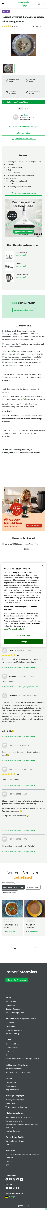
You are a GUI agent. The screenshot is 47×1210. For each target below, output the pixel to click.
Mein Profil (20, 1019)
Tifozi (11, 650)
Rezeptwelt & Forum (13, 1044)
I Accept (23, 642)
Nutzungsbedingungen (14, 1100)
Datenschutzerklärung (14, 1141)
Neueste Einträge (12, 1034)
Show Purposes (23, 635)
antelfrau (11, 931)
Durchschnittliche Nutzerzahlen (18, 1117)
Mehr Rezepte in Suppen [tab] (13, 887)
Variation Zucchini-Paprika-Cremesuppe (32, 926)
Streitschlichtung (12, 1131)
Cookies (8, 1145)
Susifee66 (13, 696)
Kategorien (10, 1005)
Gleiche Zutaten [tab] (9, 892)
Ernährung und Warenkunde (16, 1065)
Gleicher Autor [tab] (33, 887)
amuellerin (34, 931)
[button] (2, 4)
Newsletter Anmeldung (16, 980)
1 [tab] (15, 948)
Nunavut (12, 676)
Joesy (11, 769)
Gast (26, 115)
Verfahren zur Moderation (16, 1107)
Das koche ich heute (13, 1069)
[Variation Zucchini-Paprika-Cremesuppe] (34, 909)
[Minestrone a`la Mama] (12, 909)
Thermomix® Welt (12, 1047)
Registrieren (10, 1026)
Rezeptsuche (10, 1002)
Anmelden (9, 1023)
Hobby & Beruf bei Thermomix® (18, 1072)
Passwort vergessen (13, 1030)
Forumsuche (10, 1086)
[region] (23, 605)
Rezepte (8, 1055)
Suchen (8, 1078)
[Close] (42, 565)
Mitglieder (9, 1051)
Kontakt (8, 1161)
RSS (7, 1165)
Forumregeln (10, 1103)
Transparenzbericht (13, 1121)
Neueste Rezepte (12, 1009)
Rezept (8, 997)
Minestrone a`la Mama (11, 926)
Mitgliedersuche (12, 1090)
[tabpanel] (23, 925)
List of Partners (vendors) (14, 629)
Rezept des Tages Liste (14, 1013)
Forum (8, 1040)
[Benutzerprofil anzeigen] (15, 117)
